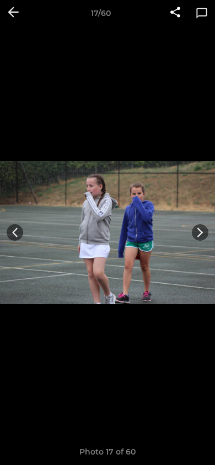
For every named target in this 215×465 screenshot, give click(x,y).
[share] (175, 13)
